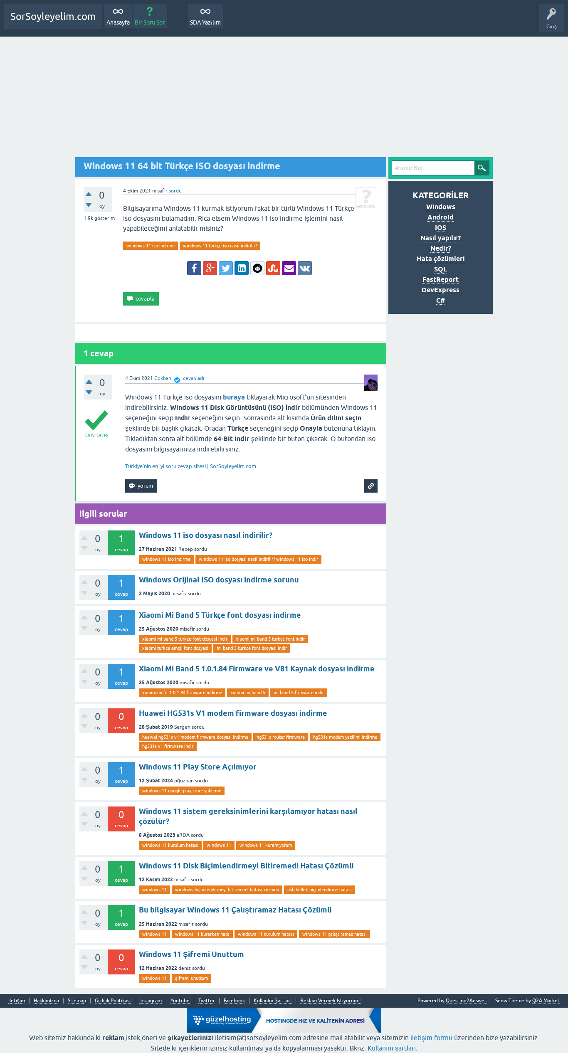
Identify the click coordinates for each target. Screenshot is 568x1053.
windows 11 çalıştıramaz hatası (334, 934)
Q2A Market (546, 1001)
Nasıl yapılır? (440, 238)
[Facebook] (194, 268)
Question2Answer (466, 1001)
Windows (440, 207)
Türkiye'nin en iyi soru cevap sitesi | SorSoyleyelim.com (190, 466)
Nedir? (440, 248)
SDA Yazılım (205, 22)
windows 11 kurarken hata (202, 934)
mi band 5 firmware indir (299, 692)
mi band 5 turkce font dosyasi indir (252, 648)
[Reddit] (257, 268)
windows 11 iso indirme (150, 245)
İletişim (16, 1001)
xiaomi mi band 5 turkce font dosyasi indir (184, 638)
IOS (440, 228)
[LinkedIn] (242, 268)
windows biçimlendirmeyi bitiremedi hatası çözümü (227, 889)
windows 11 (219, 845)
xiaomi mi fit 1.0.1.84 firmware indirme (182, 692)
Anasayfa (118, 22)
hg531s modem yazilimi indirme (345, 737)
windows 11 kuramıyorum (266, 845)
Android (440, 217)
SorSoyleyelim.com (53, 16)
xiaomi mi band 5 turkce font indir (270, 638)
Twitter (206, 1001)
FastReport (440, 280)
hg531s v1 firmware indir (167, 746)
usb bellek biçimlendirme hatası (319, 889)
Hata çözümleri (441, 259)
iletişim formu (431, 1037)
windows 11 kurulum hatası (170, 845)
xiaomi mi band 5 (247, 692)
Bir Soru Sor (150, 22)
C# (440, 300)
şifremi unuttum (191, 978)
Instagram (150, 1001)
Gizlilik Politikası (113, 1001)
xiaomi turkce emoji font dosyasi (175, 648)
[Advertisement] (284, 99)
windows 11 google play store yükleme (181, 790)
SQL (440, 269)
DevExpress (440, 290)
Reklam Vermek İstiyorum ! (330, 1001)
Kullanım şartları (392, 1048)
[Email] (289, 268)
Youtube (180, 1001)
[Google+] (210, 268)
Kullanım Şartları (272, 1001)
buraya (234, 397)
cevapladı (193, 378)
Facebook (234, 1001)
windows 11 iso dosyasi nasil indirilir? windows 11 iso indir (258, 559)
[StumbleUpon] (273, 268)
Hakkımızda (46, 1001)
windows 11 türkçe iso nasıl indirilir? (220, 245)
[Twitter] (226, 268)
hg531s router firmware (281, 737)
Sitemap (77, 1001)
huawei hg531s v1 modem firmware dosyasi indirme (195, 737)
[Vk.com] (305, 268)
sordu (175, 191)
